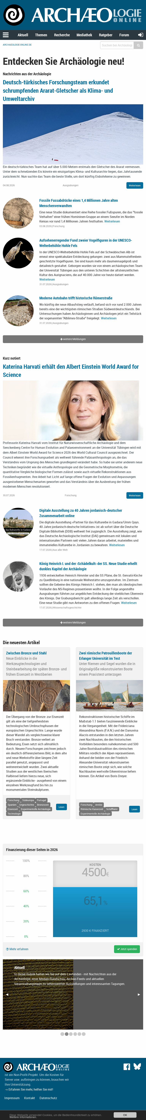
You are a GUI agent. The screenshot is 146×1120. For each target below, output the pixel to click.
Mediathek (84, 34)
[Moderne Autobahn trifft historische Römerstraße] (18, 310)
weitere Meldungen (74, 339)
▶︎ (140, 996)
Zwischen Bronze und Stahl (26, 653)
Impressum (12, 1098)
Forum (124, 34)
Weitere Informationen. (23, 1117)
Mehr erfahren (18, 949)
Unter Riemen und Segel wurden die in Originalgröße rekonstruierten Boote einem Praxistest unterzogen (107, 669)
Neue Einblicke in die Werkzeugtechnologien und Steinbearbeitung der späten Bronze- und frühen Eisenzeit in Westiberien (36, 666)
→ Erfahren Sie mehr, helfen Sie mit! (29, 1089)
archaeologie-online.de (17, 44)
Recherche (62, 34)
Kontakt (29, 1098)
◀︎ (8, 996)
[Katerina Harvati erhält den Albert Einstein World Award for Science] (73, 410)
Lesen (61, 806)
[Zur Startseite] (73, 15)
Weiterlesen (135, 185)
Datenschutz (48, 1098)
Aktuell (23, 34)
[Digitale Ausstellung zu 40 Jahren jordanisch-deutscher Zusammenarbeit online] (18, 523)
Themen (41, 34)
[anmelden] (140, 34)
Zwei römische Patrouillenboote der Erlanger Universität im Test (105, 655)
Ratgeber (105, 34)
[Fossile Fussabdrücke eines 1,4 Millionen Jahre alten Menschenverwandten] (18, 213)
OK (125, 1115)
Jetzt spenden (128, 949)
